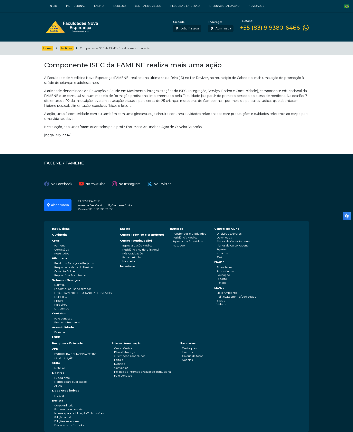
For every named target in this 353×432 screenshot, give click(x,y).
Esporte (222, 278)
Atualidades (224, 267)
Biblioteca (59, 258)
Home (47, 48)
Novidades (256, 5)
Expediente (62, 377)
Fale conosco (63, 318)
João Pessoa (189, 28)
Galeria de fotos (192, 356)
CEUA (56, 362)
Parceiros (60, 304)
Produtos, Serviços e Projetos (74, 263)
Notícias (66, 48)
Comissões (61, 249)
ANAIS (58, 385)
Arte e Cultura (226, 271)
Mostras (58, 373)
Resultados (61, 253)
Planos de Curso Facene (233, 245)
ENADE (219, 262)
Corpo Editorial (64, 405)
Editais (118, 359)
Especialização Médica (137, 245)
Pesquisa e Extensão (185, 5)
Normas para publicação (70, 381)
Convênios (121, 367)
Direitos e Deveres (229, 233)
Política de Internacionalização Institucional (142, 371)
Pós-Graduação (132, 253)
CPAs (56, 240)
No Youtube (95, 184)
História (222, 282)
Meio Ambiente (227, 292)
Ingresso (119, 5)
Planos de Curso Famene (233, 241)
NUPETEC (60, 296)
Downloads (224, 237)
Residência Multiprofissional (140, 249)
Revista (57, 400)
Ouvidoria (59, 234)
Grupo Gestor (123, 348)
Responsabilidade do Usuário (73, 267)
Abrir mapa (223, 28)
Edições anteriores (66, 421)
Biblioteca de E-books (69, 425)
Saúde (221, 300)
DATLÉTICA (61, 308)
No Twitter (162, 184)
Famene (60, 245)
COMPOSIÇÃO (63, 358)
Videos (221, 304)
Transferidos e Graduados (189, 233)
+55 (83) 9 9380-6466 (270, 27)
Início (53, 5)
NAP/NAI (59, 285)
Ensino (99, 5)
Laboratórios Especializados (72, 288)
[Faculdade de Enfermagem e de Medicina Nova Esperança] (72, 26)
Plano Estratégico (125, 352)
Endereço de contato (68, 409)
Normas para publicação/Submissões (79, 413)
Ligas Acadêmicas (65, 390)
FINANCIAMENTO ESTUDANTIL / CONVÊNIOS (83, 293)
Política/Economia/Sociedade (236, 296)
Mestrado (128, 261)
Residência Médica (185, 237)
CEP (55, 349)
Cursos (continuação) (136, 240)
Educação (223, 275)
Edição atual (62, 417)
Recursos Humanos (67, 322)
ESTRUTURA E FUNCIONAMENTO (75, 354)
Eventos (59, 332)
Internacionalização (224, 5)
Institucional (75, 5)
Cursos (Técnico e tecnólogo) (142, 234)
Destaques (189, 348)
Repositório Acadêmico (70, 275)
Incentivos (127, 266)
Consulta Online (64, 271)
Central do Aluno (148, 5)
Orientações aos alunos (129, 356)
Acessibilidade (63, 327)
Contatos (59, 313)
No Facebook (61, 184)
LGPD (56, 337)
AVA (219, 257)
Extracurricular (131, 257)
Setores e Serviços (66, 280)
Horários (222, 253)
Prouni (58, 300)
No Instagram (129, 184)
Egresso (222, 249)
